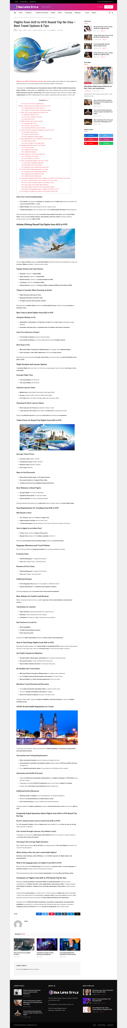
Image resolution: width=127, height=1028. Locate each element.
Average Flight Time (28, 123)
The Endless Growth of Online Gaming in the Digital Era (45, 953)
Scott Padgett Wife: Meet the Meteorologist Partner (102, 45)
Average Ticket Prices (29, 132)
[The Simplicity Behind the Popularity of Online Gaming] (70, 944)
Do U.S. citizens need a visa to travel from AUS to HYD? (39, 180)
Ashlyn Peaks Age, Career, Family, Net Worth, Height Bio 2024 (103, 53)
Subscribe (109, 7)
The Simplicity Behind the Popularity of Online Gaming (68, 953)
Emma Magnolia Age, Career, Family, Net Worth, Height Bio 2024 (102, 1008)
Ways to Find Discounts (30, 134)
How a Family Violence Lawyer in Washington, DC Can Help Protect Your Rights (103, 102)
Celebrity (28, 12)
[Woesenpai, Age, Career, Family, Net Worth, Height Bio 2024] (87, 992)
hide (47, 100)
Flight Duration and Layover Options (31, 121)
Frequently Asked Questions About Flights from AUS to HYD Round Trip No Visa (44, 178)
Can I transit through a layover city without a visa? (37, 182)
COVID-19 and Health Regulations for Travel (33, 169)
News (60, 12)
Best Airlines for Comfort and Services (32, 154)
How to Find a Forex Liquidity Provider (22, 953)
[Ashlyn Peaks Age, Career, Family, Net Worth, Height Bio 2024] (88, 55)
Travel (87, 12)
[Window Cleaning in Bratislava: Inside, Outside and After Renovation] (18, 992)
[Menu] (15, 12)
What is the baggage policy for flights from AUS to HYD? (40, 189)
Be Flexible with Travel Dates (31, 165)
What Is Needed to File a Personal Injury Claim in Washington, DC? (103, 120)
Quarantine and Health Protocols (32, 174)
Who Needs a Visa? (28, 141)
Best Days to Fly (27, 119)
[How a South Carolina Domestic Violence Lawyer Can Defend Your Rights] (88, 112)
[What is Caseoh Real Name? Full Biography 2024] (87, 1001)
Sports (94, 12)
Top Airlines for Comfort (30, 156)
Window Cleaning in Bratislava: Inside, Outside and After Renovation (32, 992)
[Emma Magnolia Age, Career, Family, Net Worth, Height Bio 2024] (87, 1010)
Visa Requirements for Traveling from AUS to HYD (35, 138)
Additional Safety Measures (31, 176)
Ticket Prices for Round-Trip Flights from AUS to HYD (36, 130)
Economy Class (27, 147)
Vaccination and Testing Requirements (34, 171)
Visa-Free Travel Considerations (32, 103)
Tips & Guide (88, 83)
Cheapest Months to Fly (29, 114)
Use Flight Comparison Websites (32, 163)
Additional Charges (28, 152)
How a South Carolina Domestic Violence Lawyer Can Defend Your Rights (103, 111)
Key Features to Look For (30, 158)
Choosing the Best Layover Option (33, 127)
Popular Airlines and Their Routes (32, 108)
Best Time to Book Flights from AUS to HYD (33, 112)
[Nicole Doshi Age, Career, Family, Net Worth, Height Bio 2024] (88, 29)
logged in (25, 969)
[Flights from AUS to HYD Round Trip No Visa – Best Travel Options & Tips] (47, 55)
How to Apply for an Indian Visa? (32, 143)
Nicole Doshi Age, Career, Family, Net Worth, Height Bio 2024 (103, 27)
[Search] (110, 13)
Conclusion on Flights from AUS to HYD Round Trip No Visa (38, 191)
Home (16, 1)
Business (78, 12)
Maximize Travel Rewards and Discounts (35, 167)
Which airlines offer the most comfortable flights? (38, 187)
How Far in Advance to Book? (31, 117)
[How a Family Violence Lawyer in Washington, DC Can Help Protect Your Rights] (88, 102)
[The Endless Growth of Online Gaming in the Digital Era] (47, 944)
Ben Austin (88, 90)
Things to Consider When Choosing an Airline (36, 110)
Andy (20, 30)
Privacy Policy (23, 1)
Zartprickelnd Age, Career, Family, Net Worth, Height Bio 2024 (103, 36)
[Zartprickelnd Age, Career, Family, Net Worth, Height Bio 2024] (88, 37)
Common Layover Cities (30, 125)
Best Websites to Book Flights (32, 136)
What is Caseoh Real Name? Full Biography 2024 (101, 999)
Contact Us (33, 1)
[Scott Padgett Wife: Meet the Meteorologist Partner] (88, 46)
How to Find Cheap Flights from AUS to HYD (33, 160)
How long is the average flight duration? (35, 184)
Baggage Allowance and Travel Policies (32, 145)
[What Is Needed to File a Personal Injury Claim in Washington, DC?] (88, 122)
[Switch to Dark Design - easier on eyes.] (112, 12)
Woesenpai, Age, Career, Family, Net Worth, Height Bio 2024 (102, 991)
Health (53, 12)
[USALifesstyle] (26, 6)
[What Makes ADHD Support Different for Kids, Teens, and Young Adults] (98, 75)
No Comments (52, 30)
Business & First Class (29, 149)
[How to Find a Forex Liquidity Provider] (24, 944)
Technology (68, 12)
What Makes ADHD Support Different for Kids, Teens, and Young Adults (98, 87)
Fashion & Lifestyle (42, 12)
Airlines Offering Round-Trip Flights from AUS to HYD (34, 106)
